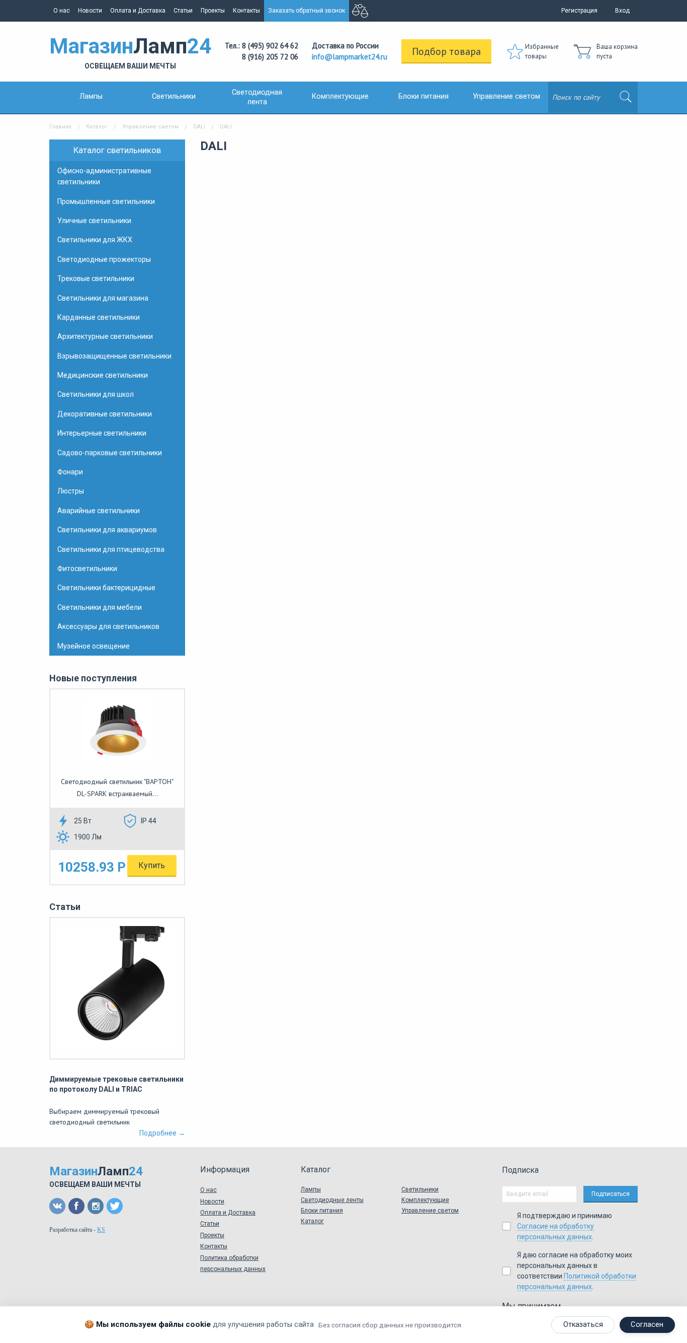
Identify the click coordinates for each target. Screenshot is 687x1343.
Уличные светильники (94, 221)
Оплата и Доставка (137, 10)
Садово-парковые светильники (109, 453)
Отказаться (583, 1324)
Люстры (70, 491)
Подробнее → (162, 1133)
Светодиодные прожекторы (104, 259)
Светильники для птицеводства (110, 549)
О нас (61, 10)
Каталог (97, 126)
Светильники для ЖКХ (94, 240)
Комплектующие (340, 96)
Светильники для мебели (99, 607)
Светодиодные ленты (332, 1200)
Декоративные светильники (104, 414)
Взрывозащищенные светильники (114, 356)
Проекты (213, 10)
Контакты (246, 10)
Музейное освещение (93, 646)
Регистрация (579, 10)
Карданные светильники (98, 317)
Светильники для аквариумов (107, 530)
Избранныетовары (542, 51)
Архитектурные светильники (105, 336)
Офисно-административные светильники (104, 176)
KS (101, 1229)
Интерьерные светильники (101, 433)
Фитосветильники (87, 568)
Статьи (183, 10)
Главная (60, 126)
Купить (151, 865)
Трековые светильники (95, 278)
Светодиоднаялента (257, 97)
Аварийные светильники (98, 511)
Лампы (91, 96)
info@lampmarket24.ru (349, 56)
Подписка (520, 1170)
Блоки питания (423, 96)
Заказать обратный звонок (306, 10)
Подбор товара (446, 51)
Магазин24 (130, 52)
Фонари (70, 472)
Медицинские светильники (102, 375)
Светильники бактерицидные (106, 588)
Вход (622, 10)
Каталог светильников (117, 150)
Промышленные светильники (106, 201)
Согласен (647, 1324)
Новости (90, 10)
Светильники (174, 96)
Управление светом (506, 96)
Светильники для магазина (102, 298)
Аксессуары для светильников (108, 626)
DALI (199, 126)
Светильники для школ (95, 394)
